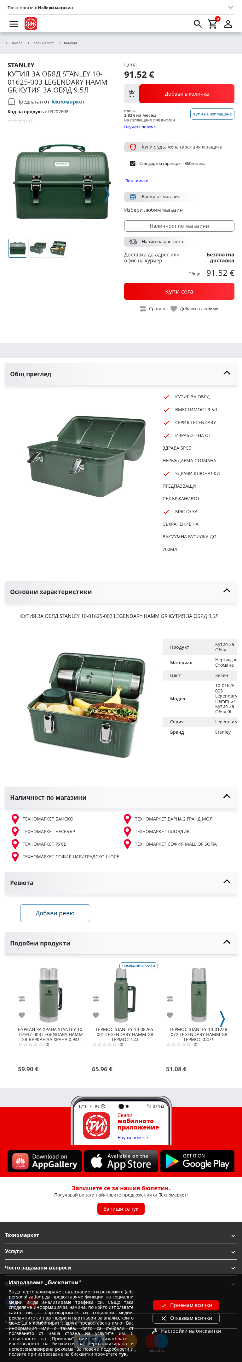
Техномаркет (68, 101)
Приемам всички (191, 1305)
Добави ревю (55, 913)
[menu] (14, 23)
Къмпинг (70, 43)
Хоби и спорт (44, 43)
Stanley (223, 732)
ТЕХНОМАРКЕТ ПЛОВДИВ (162, 831)
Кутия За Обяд (225, 647)
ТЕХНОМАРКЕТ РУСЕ (44, 844)
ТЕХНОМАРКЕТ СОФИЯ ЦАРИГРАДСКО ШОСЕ (71, 857)
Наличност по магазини (179, 225)
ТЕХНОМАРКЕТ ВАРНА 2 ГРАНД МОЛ (174, 819)
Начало (16, 43)
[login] (228, 23)
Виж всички (136, 180)
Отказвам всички (191, 1317)
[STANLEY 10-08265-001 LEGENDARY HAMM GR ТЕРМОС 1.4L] (124, 993)
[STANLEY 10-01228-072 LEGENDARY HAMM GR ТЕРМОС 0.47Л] (199, 993)
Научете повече (140, 126)
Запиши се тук (121, 1208)
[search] (198, 23)
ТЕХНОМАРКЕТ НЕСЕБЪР (49, 831)
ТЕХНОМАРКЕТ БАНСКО (48, 819)
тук (123, 1354)
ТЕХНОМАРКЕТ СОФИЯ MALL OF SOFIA (176, 844)
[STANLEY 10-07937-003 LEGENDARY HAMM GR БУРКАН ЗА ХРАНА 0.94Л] (50, 993)
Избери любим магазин (153, 209)
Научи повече (133, 1137)
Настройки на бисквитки (191, 1330)
